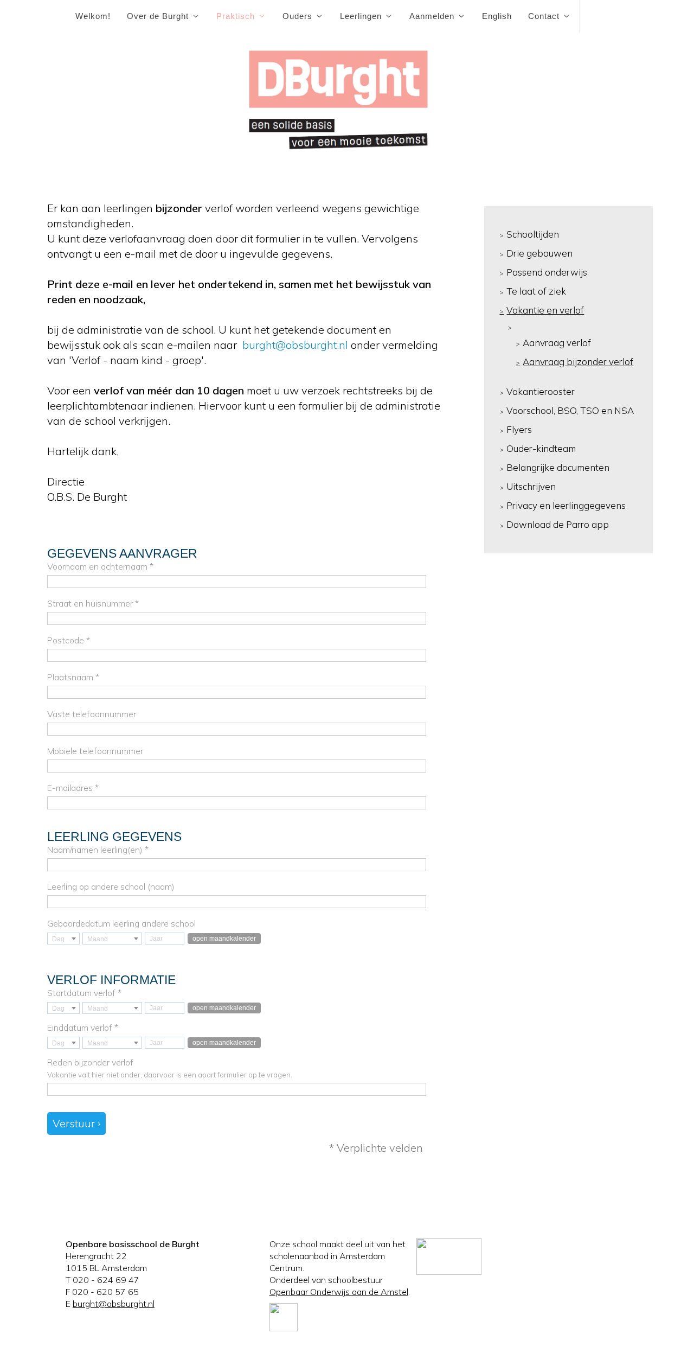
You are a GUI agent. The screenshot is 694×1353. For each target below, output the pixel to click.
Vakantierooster (540, 391)
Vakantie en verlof (545, 310)
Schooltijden (532, 234)
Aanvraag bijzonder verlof (578, 361)
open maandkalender (224, 938)
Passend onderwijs (546, 272)
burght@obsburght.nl (294, 345)
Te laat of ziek (536, 291)
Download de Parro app (557, 524)
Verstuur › (76, 1123)
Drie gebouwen (539, 253)
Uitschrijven (531, 486)
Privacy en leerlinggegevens (566, 505)
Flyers (519, 429)
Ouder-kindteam (541, 448)
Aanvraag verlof (557, 342)
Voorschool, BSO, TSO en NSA (570, 410)
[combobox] (63, 938)
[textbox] (63, 939)
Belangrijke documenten (557, 467)
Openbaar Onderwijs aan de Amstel (338, 1291)
